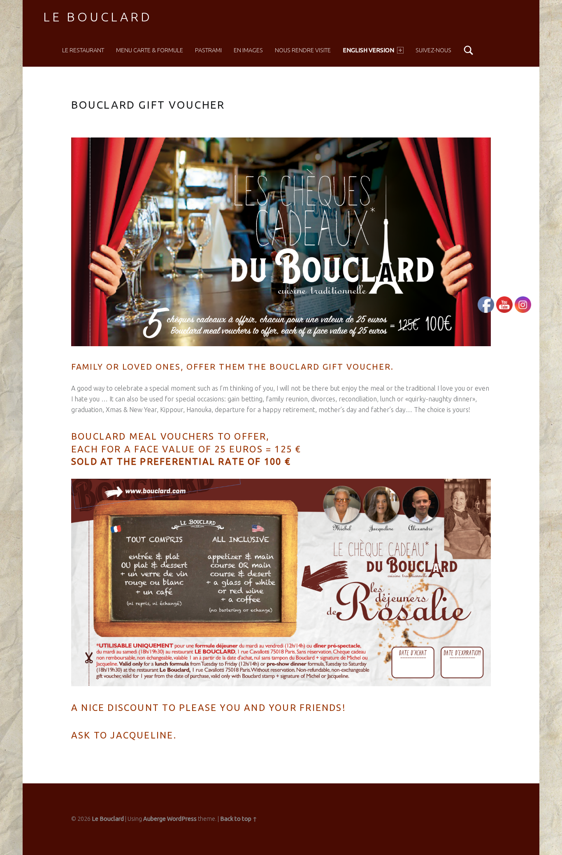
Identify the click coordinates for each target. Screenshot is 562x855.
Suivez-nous (433, 50)
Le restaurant (83, 50)
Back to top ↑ (238, 818)
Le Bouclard (97, 17)
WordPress (182, 818)
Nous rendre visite (303, 50)
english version (368, 50)
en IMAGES (248, 50)
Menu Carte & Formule (149, 50)
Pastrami (208, 50)
